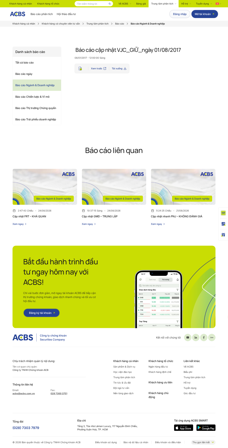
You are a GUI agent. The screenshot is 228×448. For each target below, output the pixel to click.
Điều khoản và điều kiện (168, 442)
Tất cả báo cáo (24, 62)
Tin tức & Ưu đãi (122, 382)
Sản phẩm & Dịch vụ (124, 366)
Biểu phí (188, 371)
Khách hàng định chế (160, 371)
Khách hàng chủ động (158, 395)
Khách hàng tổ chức (48, 3)
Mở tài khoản (203, 14)
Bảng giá (141, 3)
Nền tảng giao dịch (123, 393)
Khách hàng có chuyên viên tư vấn (61, 23)
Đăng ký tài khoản (40, 312)
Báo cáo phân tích (42, 14)
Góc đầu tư (190, 393)
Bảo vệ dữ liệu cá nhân (136, 442)
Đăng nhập (180, 14)
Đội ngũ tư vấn (121, 387)
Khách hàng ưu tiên (160, 382)
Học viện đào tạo (122, 371)
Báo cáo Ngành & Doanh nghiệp (35, 85)
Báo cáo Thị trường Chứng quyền (35, 108)
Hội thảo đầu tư (66, 14)
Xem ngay (18, 223)
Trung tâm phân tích (162, 3)
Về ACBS (123, 3)
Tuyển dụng (202, 3)
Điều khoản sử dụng (106, 442)
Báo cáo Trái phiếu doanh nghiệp (35, 119)
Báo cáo (119, 23)
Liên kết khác (192, 361)
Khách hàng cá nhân (20, 3)
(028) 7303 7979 (26, 428)
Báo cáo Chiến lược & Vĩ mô (32, 96)
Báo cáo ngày (23, 74)
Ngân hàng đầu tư (158, 366)
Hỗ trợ (184, 3)
